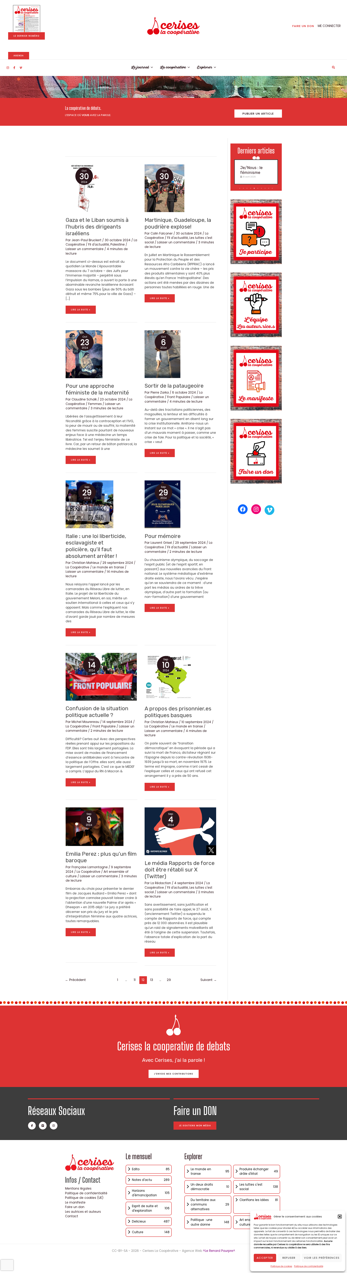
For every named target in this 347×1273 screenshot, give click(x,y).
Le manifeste (75, 1202)
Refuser (288, 1258)
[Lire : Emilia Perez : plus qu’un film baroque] (94, 826)
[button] (340, 1216)
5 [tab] (254, 188)
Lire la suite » (80, 308)
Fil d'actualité (98, 244)
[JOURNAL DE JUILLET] (26, 18)
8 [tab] (265, 188)
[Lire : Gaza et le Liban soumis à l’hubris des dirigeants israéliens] (82, 188)
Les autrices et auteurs (83, 1211)
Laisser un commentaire (85, 249)
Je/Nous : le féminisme (251, 170)
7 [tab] (262, 188)
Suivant (208, 980)
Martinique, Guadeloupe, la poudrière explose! (178, 223)
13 (151, 980)
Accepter (265, 1258)
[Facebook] (14, 67)
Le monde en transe (108, 567)
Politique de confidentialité (308, 1266)
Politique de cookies (281, 1266)
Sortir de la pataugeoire (174, 386)
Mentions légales (78, 1188)
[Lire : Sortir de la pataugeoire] (162, 354)
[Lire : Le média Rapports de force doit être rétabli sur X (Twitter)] (180, 831)
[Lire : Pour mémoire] (162, 504)
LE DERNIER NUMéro (26, 35)
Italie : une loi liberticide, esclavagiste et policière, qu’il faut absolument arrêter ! (96, 546)
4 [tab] (251, 188)
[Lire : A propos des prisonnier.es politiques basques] (168, 676)
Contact (71, 1216)
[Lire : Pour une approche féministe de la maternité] (84, 354)
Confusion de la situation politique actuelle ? (97, 711)
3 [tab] (247, 188)
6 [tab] (258, 188)
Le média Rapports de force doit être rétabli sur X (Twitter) (180, 870)
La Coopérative (77, 567)
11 (135, 980)
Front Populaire (178, 397)
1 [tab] (240, 188)
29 (169, 980)
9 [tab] (269, 188)
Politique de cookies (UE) (84, 1198)
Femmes (95, 404)
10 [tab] (272, 188)
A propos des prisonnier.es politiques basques (178, 712)
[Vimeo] (20, 67)
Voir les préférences (322, 1258)
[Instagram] (7, 67)
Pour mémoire (163, 536)
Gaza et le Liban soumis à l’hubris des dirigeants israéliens (97, 227)
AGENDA (19, 55)
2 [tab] (244, 188)
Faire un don (74, 1207)
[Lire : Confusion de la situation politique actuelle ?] (101, 676)
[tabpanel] (256, 171)
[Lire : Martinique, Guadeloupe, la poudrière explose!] (164, 188)
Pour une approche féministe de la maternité (97, 389)
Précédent (75, 980)
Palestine (117, 244)
